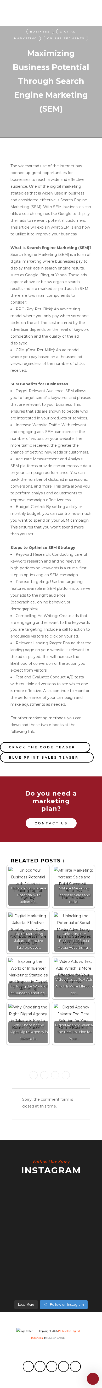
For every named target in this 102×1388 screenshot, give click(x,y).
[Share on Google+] (55, 1075)
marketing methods (47, 718)
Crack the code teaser (42, 747)
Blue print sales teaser (44, 757)
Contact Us (51, 823)
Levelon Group (56, 1337)
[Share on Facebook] (34, 1075)
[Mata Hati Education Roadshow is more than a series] (51, 1212)
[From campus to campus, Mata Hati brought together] (51, 1249)
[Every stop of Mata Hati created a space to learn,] (51, 1282)
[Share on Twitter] (44, 1075)
